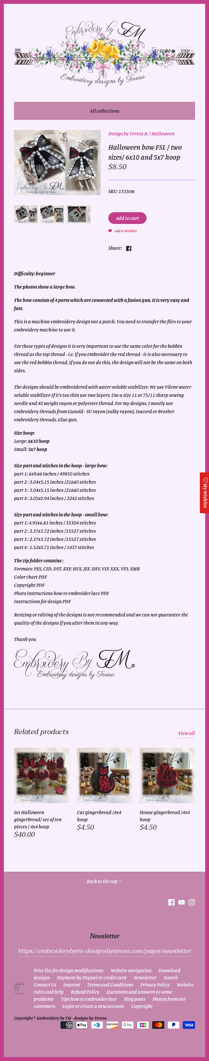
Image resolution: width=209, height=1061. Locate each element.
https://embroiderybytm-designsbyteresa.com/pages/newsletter (104, 951)
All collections (104, 111)
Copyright (142, 1006)
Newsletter (145, 977)
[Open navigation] (18, 51)
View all (186, 733)
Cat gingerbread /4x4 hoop (99, 815)
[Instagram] (192, 902)
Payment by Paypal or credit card (91, 977)
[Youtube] (181, 902)
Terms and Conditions (110, 984)
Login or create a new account (93, 1006)
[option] (26, 214)
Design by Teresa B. (128, 133)
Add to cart (127, 218)
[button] (122, 230)
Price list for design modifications (68, 970)
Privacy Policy (155, 984)
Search (171, 977)
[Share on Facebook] (128, 247)
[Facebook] (171, 902)
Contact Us (45, 984)
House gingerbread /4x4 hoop (165, 815)
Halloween (162, 133)
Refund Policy (85, 991)
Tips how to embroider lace (89, 999)
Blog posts (134, 999)
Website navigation (131, 970)
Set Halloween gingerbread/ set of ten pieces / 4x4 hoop (37, 819)
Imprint (71, 984)
